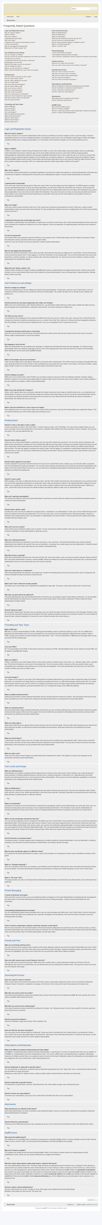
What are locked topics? (12, 119)
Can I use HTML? (10, 108)
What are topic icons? (11, 121)
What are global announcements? (15, 114)
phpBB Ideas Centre (11, 1154)
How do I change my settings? (14, 54)
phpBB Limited (61, 1139)
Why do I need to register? (13, 32)
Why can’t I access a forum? (13, 88)
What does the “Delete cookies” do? (15, 48)
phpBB (32, 351)
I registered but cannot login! (13, 38)
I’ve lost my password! (11, 44)
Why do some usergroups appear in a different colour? (68, 42)
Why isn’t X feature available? (61, 108)
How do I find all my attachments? (62, 100)
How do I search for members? (61, 77)
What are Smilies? (10, 110)
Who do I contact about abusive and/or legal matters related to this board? (74, 110)
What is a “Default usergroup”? (61, 44)
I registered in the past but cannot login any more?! (20, 42)
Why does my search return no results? (64, 73)
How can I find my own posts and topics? (64, 79)
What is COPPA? (10, 34)
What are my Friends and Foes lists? (63, 63)
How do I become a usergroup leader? (63, 40)
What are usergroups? (58, 36)
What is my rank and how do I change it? (17, 68)
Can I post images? (10, 112)
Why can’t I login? (10, 40)
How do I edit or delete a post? (14, 78)
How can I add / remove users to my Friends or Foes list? (69, 65)
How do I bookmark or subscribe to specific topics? (67, 88)
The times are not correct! (12, 58)
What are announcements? (13, 116)
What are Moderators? (58, 34)
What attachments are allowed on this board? (65, 98)
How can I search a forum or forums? (63, 71)
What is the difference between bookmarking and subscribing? (70, 86)
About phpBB (56, 1141)
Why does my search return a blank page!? (65, 75)
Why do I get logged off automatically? (16, 46)
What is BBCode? (10, 106)
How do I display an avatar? (13, 66)
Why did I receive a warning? (13, 92)
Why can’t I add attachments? (14, 90)
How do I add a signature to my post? (16, 80)
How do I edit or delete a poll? (13, 86)
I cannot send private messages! (62, 52)
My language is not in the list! (13, 62)
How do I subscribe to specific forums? (63, 90)
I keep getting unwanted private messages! (65, 54)
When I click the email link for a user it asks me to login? (21, 70)
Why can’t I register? (11, 36)
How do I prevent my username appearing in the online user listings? (25, 56)
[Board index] (16, 8)
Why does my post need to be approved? (17, 97)
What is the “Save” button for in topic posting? (18, 96)
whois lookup (52, 1168)
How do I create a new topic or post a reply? (18, 76)
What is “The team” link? (59, 46)
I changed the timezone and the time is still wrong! (20, 60)
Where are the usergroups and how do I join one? (67, 38)
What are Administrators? (59, 32)
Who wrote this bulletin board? (61, 107)
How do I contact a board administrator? (64, 112)
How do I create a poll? (12, 82)
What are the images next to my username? (18, 64)
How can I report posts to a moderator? (16, 94)
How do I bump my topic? (12, 99)
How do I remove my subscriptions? (63, 91)
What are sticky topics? (12, 118)
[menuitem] (16, 16)
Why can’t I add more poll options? (15, 84)
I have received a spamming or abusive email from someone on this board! (74, 56)
